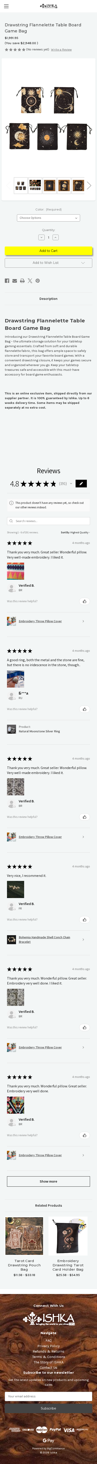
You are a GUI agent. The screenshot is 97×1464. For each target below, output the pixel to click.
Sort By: (65, 532)
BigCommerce (56, 1448)
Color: (48, 209)
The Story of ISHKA (48, 1362)
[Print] (22, 281)
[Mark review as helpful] (84, 601)
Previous (8, 185)
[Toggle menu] (6, 6)
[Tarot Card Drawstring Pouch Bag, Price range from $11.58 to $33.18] (24, 1236)
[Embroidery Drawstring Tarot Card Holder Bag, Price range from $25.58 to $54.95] (68, 1236)
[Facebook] (7, 281)
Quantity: (48, 230)
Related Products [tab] (48, 1206)
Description (48, 299)
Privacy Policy (48, 1346)
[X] (30, 281)
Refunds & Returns (48, 1351)
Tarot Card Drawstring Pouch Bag (24, 1265)
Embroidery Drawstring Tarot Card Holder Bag (68, 1265)
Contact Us (48, 1367)
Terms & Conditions (48, 1357)
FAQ (49, 1340)
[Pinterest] (37, 281)
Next (88, 185)
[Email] (14, 281)
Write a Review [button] (61, 50)
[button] (71, 483)
